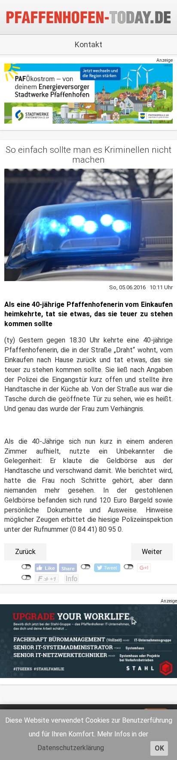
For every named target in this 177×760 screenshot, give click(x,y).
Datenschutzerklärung (70, 748)
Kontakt (88, 44)
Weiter (152, 552)
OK (159, 748)
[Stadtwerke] (88, 93)
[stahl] (88, 641)
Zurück (25, 552)
